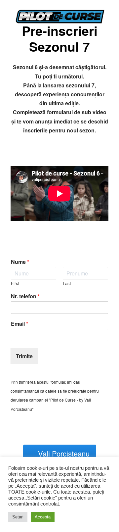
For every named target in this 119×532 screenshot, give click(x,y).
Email (19, 323)
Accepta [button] (43, 516)
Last (67, 283)
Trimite (24, 356)
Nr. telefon (25, 296)
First (15, 283)
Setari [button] (17, 516)
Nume (20, 262)
